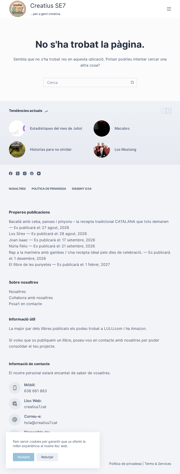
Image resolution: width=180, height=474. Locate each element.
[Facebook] (10, 173)
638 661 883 (35, 390)
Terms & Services (158, 464)
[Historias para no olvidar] (17, 149)
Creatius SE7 (48, 5)
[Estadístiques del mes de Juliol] (17, 128)
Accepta (24, 457)
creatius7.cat (35, 406)
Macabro (122, 128)
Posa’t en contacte (25, 303)
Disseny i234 (81, 188)
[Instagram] (24, 173)
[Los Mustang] (102, 149)
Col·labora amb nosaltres (31, 297)
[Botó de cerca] (132, 82)
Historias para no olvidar (51, 149)
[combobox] (86, 82)
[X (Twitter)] (17, 173)
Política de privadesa (49, 188)
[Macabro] (102, 128)
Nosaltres (17, 188)
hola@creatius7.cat (40, 422)
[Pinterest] (32, 173)
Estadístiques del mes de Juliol (56, 128)
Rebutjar (47, 457)
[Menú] (169, 9)
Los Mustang (125, 149)
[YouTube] (39, 173)
